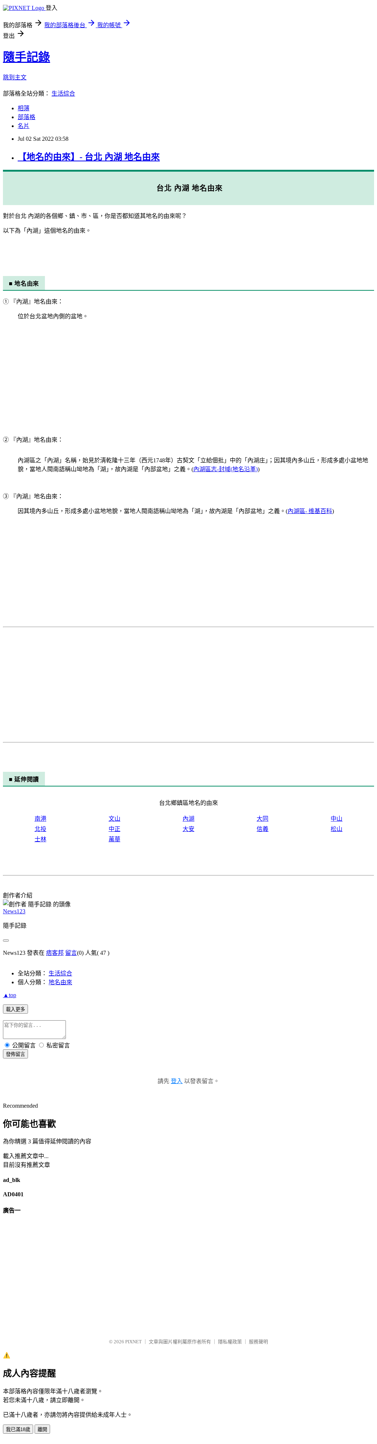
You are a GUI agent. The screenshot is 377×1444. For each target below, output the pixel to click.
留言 (71, 953)
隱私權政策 (230, 1341)
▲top (9, 995)
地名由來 (60, 982)
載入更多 (15, 1009)
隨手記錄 (26, 57)
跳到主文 (15, 77)
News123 (14, 911)
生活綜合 (63, 93)
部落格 (26, 117)
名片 (23, 126)
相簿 (23, 108)
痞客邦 (55, 953)
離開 (42, 1429)
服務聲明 (258, 1341)
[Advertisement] (188, 377)
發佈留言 (15, 1054)
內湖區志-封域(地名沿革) (225, 469)
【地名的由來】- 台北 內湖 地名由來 (89, 157)
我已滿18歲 (18, 1429)
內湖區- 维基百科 (310, 511)
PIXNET (133, 1341)
